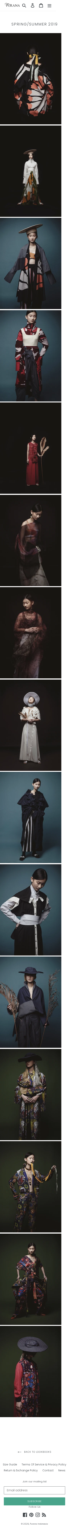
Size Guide (10, 1464)
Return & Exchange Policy (21, 1470)
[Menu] (49, 5)
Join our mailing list (35, 1481)
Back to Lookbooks (37, 1451)
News (61, 1470)
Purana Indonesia (39, 1523)
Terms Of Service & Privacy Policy (44, 1464)
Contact (48, 1470)
